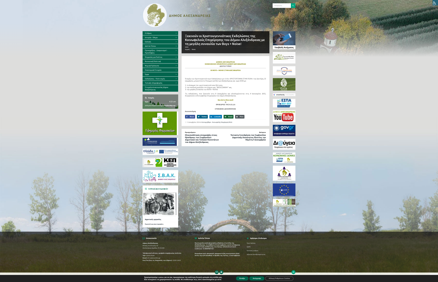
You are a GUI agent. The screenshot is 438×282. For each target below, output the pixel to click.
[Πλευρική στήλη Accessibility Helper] (435, 2)
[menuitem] (160, 33)
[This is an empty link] (293, 272)
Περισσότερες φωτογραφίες (154, 224)
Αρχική (187, 49)
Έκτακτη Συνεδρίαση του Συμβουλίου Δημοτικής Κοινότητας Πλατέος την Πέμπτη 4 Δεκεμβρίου (248, 137)
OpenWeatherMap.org (167, 105)
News (194, 49)
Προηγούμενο (190, 132)
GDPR (248, 247)
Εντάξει (242, 278)
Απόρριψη (257, 278)
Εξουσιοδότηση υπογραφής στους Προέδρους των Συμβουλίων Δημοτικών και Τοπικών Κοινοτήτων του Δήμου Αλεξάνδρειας (202, 138)
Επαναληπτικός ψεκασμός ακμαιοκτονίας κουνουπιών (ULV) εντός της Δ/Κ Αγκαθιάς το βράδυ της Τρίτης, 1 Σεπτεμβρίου (217, 254)
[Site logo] (177, 26)
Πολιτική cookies (252, 251)
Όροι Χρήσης (251, 243)
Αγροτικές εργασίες (153, 219)
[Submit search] (293, 5)
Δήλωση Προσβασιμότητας (256, 254)
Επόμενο (262, 132)
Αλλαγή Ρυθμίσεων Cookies (279, 278)
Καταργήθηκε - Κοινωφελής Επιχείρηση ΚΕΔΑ (217, 122)
